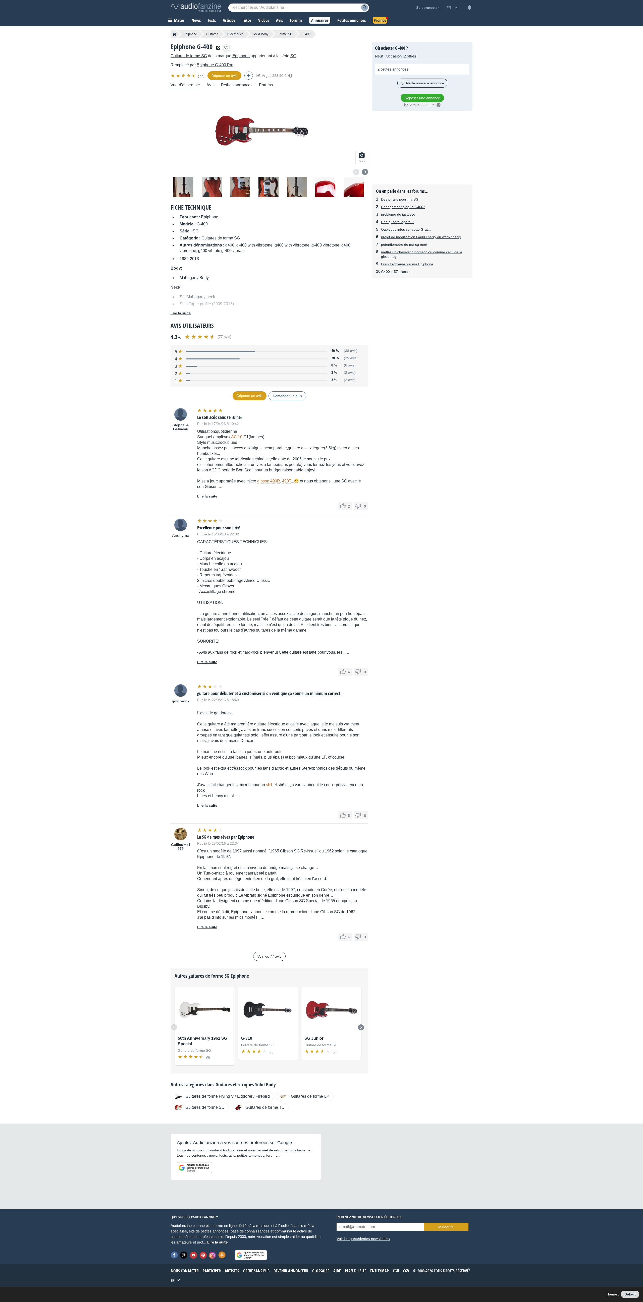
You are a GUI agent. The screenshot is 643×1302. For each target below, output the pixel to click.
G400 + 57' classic (395, 272)
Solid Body (261, 34)
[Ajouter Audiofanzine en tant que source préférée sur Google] (194, 1167)
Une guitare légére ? (397, 222)
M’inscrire (446, 1227)
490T (286, 481)
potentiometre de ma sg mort (404, 244)
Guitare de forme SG (189, 56)
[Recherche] (364, 7)
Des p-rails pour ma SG (399, 199)
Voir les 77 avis (269, 956)
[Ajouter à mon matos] (226, 48)
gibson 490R (268, 481)
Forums (266, 85)
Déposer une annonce (422, 98)
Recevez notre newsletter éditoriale (369, 1217)
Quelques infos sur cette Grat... (406, 229)
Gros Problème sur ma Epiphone (407, 264)
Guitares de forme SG (220, 238)
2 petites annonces (393, 69)
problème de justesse (398, 214)
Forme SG (285, 34)
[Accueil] (174, 34)
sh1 (269, 785)
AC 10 (236, 437)
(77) (201, 76)
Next (365, 172)
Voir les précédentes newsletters (363, 1238)
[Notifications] (469, 8)
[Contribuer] (248, 76)
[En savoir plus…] (290, 76)
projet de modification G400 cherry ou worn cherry (421, 237)
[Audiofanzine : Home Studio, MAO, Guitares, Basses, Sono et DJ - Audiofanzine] (196, 7)
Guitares (212, 34)
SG (293, 56)
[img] (184, 75)
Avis (210, 85)
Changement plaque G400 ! (403, 207)
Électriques (235, 34)
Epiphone (190, 34)
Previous (356, 172)
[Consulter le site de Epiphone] (217, 48)
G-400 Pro (215, 65)
